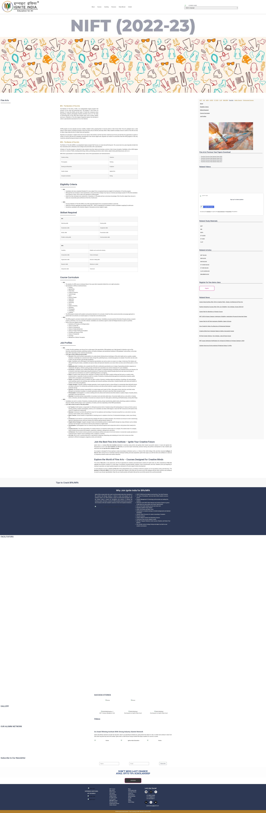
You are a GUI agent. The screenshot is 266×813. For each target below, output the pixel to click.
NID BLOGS (203, 258)
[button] (93, 7)
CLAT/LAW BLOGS (205, 271)
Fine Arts (231, 100)
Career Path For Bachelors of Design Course (211, 311)
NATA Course (112, 791)
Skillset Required (204, 110)
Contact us (130, 793)
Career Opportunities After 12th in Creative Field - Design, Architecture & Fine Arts (221, 302)
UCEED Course (112, 796)
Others (129, 800)
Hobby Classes (238, 100)
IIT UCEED (202, 235)
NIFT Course (112, 789)
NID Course (112, 790)
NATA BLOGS (203, 261)
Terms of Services (221, 211)
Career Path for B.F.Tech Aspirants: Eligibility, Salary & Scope (215, 321)
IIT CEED (216, 100)
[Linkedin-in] (146, 802)
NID (204, 100)
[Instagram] (151, 792)
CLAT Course (112, 799)
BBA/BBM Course (113, 800)
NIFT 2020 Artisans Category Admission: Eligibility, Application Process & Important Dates (223, 316)
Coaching (106, 7)
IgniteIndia (209, 211)
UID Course (112, 793)
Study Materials (131, 796)
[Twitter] (155, 802)
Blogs (129, 789)
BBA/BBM (225, 100)
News (129, 799)
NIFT (201, 100)
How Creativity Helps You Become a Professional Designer (214, 326)
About (93, 7)
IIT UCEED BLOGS (204, 264)
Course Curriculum (205, 113)
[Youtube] (146, 792)
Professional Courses (248, 100)
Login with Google (209, 206)
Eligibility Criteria (204, 107)
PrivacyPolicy (228, 211)
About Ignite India (132, 790)
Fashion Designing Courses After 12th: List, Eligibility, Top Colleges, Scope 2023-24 (221, 306)
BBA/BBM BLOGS (204, 274)
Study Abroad (122, 7)
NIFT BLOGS (203, 255)
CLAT (220, 100)
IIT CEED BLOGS (204, 268)
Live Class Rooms (132, 791)
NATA (207, 100)
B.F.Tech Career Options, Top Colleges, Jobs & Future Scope (215, 336)
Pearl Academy (112, 794)
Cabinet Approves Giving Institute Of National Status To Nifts (215, 345)
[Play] (231, 178)
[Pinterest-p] (151, 802)
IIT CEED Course (113, 797)
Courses (99, 7)
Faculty (129, 797)
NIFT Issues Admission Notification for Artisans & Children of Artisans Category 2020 (221, 340)
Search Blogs (131, 802)
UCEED (211, 100)
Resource (113, 7)
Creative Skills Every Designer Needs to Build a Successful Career (216, 331)
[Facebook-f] (155, 792)
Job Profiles (203, 116)
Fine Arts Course (113, 802)
